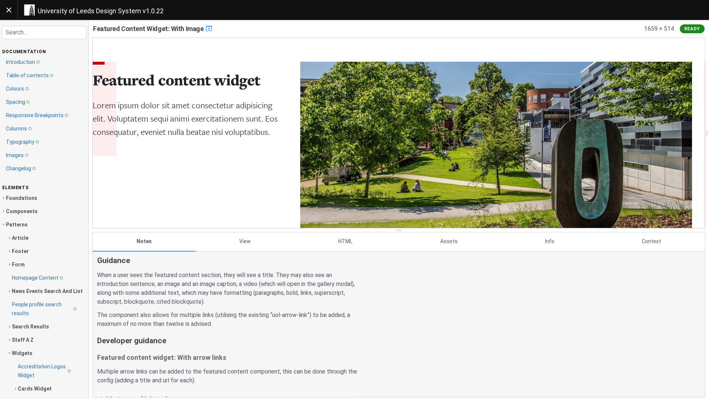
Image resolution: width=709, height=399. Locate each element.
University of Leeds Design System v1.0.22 (101, 11)
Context (651, 241)
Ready (692, 28)
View (245, 241)
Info (549, 241)
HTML (345, 241)
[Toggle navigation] (9, 10)
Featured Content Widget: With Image (149, 29)
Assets (449, 241)
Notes (144, 241)
